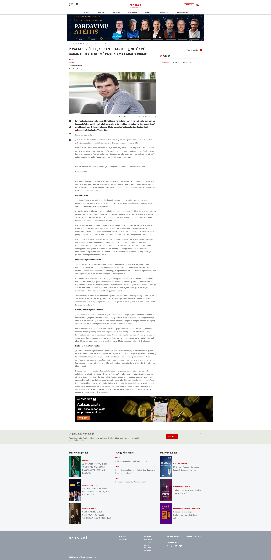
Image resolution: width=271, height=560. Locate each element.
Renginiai (148, 12)
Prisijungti (189, 4)
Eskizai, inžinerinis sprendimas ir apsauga (131, 461)
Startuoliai (132, 12)
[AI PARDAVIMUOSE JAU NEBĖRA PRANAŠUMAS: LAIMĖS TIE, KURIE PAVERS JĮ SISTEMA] (75, 490)
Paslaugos (164, 12)
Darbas (146, 545)
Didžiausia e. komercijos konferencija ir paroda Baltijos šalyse (185, 515)
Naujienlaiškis (182, 12)
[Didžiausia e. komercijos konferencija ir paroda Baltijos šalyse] (166, 513)
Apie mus (147, 548)
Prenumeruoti (179, 5)
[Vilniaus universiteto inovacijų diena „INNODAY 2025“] (166, 490)
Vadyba (81, 69)
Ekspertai (116, 12)
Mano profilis (123, 539)
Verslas (86, 12)
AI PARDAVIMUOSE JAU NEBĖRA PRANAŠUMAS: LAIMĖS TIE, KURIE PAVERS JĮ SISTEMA (96, 492)
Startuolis (75, 43)
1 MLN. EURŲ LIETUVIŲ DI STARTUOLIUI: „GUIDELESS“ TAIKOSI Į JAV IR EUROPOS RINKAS (96, 515)
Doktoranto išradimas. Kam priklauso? (130, 482)
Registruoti (172, 436)
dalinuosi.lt (79, 130)
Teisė (117, 458)
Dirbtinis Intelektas (91, 485)
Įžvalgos (176, 62)
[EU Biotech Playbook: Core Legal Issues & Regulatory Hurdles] (166, 466)
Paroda (188, 508)
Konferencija (179, 487)
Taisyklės (147, 550)
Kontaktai (147, 542)
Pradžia (70, 43)
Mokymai (101, 12)
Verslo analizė (187, 62)
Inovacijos (165, 62)
